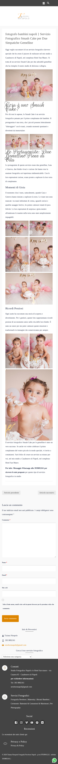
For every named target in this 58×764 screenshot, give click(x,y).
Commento (6, 520)
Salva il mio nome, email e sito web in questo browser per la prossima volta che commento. (28, 606)
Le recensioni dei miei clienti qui (14, 735)
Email (4, 575)
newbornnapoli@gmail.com (15, 645)
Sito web (5, 587)
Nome (4, 562)
